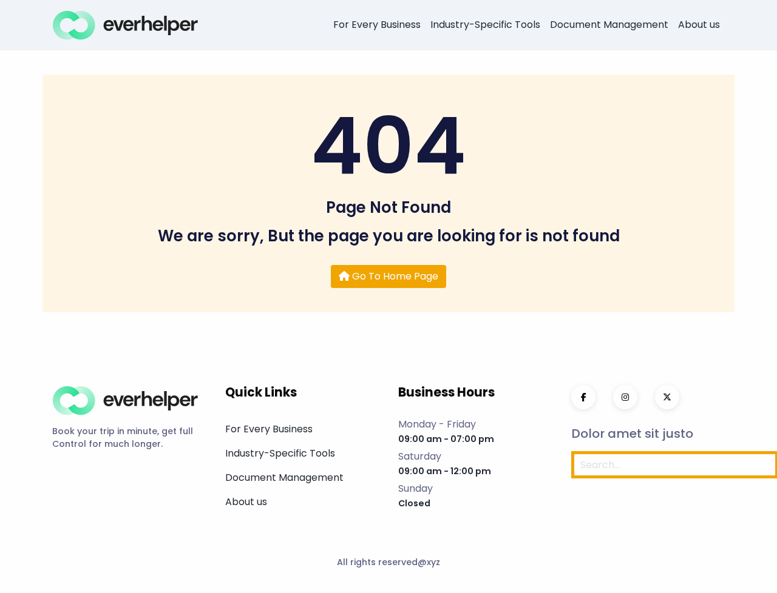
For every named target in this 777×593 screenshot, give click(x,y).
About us (699, 25)
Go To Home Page (394, 276)
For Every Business (377, 25)
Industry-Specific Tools (485, 25)
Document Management (609, 25)
